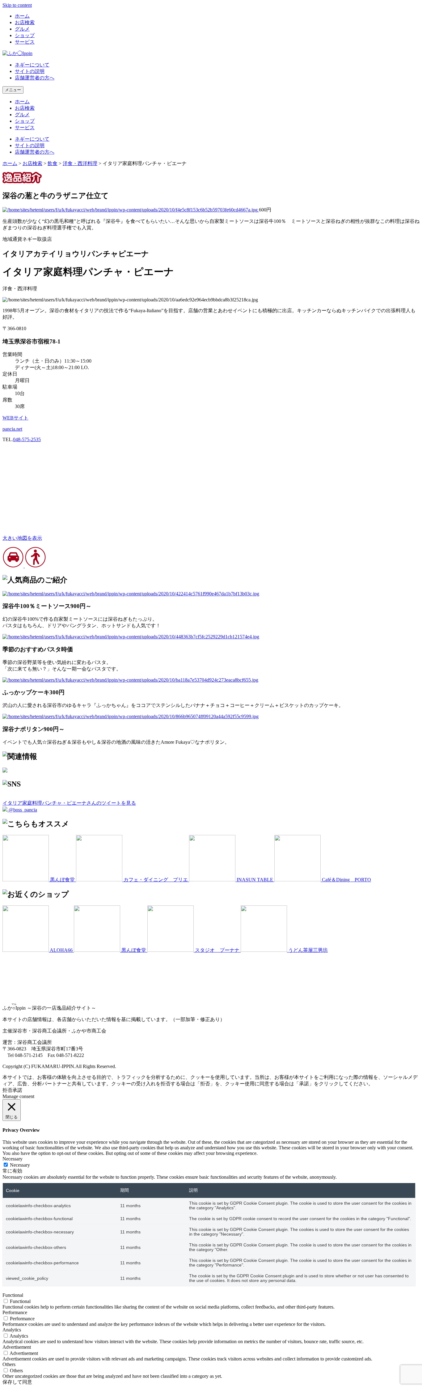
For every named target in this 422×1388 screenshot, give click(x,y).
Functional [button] (12, 1295)
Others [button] (8, 1364)
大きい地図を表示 (22, 538)
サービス (25, 42)
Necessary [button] (12, 1158)
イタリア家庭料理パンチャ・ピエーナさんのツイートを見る (69, 803)
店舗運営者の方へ (34, 77)
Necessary (20, 1165)
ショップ (25, 35)
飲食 (52, 163)
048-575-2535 (27, 439)
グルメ (22, 29)
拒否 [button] (7, 1090)
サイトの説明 (29, 71)
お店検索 (25, 22)
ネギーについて (32, 64)
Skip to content (17, 5)
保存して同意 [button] (17, 1382)
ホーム (22, 16)
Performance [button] (14, 1312)
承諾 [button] (17, 1090)
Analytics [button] (11, 1329)
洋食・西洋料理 (80, 163)
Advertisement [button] (16, 1347)
